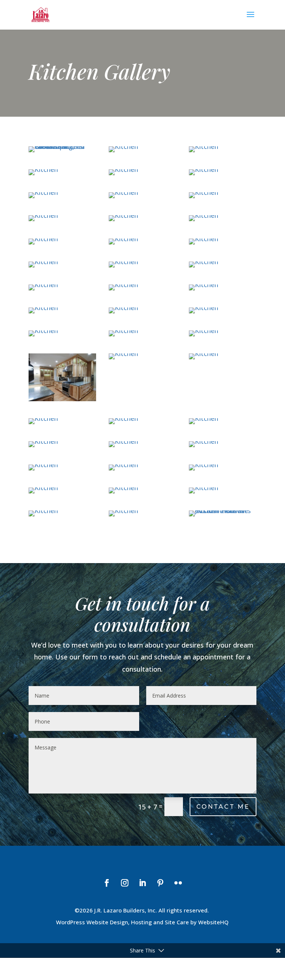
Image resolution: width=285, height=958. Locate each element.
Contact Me (223, 806)
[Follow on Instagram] (124, 882)
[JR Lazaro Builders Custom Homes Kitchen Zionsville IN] (222, 510)
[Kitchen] (123, 146)
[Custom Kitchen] (62, 146)
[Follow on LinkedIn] (142, 882)
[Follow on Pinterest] (160, 882)
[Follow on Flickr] (178, 882)
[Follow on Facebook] (106, 882)
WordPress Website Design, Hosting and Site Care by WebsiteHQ (142, 922)
